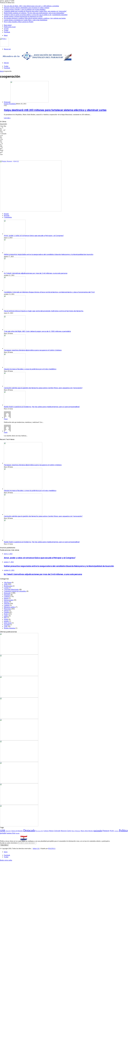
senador (6, 621)
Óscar (6, 419)
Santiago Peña (10, 833)
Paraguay (106, 831)
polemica (116, 830)
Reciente (6, 215)
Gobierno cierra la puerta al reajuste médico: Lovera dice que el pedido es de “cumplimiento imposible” (36, 15)
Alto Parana (7, 582)
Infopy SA (36, 848)
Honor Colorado (54, 831)
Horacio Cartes (66, 831)
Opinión (6, 612)
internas (6, 602)
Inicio (6, 63)
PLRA (6, 614)
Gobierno (7, 596)
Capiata (6, 588)
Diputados (7, 595)
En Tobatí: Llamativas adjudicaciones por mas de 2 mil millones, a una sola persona (35, 273)
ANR (5, 584)
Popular (6, 214)
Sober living (7, 623)
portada (3, 833)
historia (6, 598)
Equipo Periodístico (10, 104)
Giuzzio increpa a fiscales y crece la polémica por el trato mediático (24, 9)
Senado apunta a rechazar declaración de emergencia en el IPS (23, 16)
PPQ (5, 617)
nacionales (97, 830)
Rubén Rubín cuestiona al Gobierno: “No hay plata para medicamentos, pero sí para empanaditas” (34, 13)
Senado (18, 833)
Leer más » (7, 118)
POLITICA (51, 848)
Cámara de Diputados (17, 831)
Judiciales (7, 603)
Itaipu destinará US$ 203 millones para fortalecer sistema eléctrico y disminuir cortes (55, 110)
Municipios (7, 609)
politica (6, 616)
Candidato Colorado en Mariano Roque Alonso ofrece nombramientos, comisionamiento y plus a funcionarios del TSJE (49, 292)
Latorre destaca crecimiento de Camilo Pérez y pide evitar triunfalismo (25, 20)
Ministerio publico (9, 607)
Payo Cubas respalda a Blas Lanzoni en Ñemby (18, 22)
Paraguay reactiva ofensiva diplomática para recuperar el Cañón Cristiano (26, 7)
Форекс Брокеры (9, 628)
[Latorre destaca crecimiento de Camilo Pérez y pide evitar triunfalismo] (19, 826)
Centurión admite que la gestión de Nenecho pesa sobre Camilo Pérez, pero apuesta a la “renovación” (35, 11)
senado (6, 619)
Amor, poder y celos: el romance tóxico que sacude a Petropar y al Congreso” (34, 235)
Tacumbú (7, 624)
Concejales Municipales (11, 589)
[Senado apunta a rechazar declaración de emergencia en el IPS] (19, 783)
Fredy (6, 432)
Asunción (8, 831)
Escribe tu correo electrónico (9, 843)
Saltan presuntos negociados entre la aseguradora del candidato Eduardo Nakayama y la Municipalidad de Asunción (48, 254)
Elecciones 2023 (39, 830)
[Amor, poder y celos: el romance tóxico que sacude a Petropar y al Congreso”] (15, 234)
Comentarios (8, 217)
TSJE (5, 626)
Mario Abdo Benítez (87, 831)
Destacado (7, 593)
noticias (6, 610)
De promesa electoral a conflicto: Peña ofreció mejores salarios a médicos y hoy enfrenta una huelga (35, 18)
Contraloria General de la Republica (15, 591)
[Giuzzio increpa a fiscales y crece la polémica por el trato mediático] (15, 367)
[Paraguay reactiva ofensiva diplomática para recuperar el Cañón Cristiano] (15, 348)
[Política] (4, 46)
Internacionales (8, 600)
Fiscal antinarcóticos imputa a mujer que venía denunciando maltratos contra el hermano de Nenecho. (43, 311)
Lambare (6, 605)
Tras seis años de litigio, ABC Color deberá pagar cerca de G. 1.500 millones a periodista (31, 6)
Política (123, 830)
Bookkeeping (8, 586)
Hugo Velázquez (76, 831)
